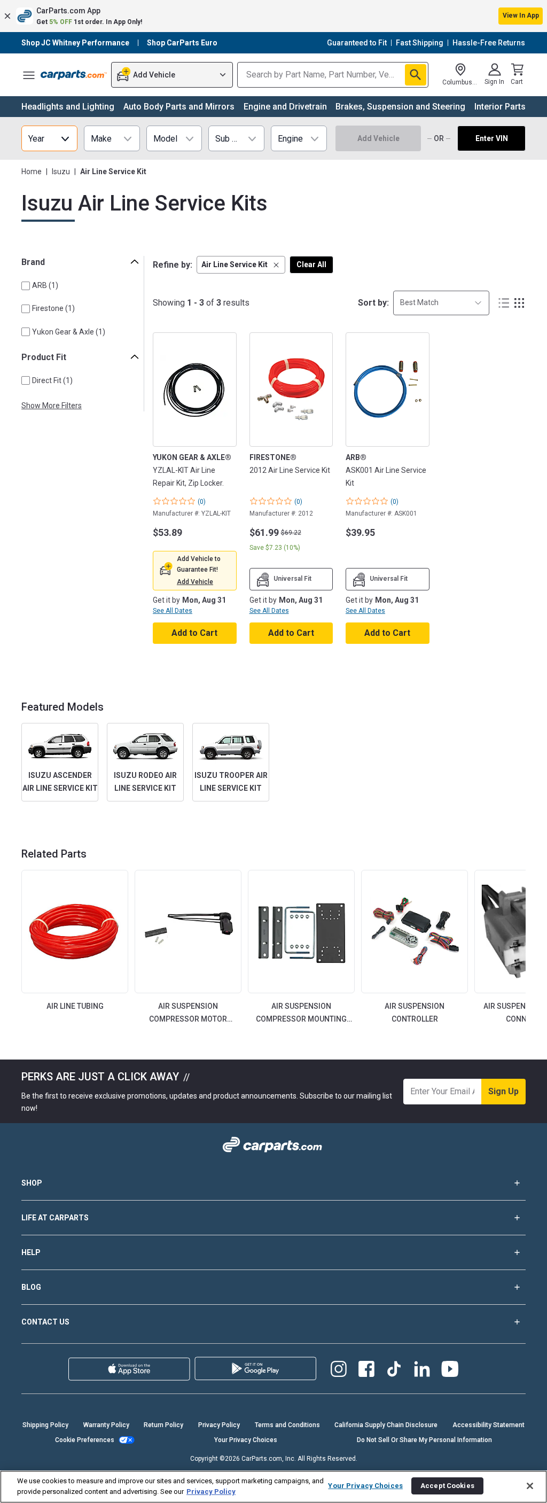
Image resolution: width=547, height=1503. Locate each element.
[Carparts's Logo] (74, 74)
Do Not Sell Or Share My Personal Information (424, 1440)
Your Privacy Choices (245, 1440)
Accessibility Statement (488, 1425)
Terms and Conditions (287, 1425)
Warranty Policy (106, 1425)
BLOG (31, 1287)
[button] (273, 16)
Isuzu (61, 171)
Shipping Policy (45, 1425)
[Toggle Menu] (28, 74)
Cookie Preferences (84, 1440)
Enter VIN (491, 138)
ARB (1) (45, 285)
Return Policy (163, 1425)
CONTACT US (45, 1322)
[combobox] (441, 303)
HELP (31, 1252)
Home (31, 171)
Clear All (311, 264)
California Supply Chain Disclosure (385, 1425)
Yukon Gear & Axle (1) (68, 332)
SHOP (31, 1183)
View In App (521, 15)
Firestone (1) (53, 308)
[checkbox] (25, 286)
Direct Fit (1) (52, 380)
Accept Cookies (447, 1486)
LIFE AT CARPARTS (55, 1217)
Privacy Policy (219, 1425)
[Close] (530, 1486)
